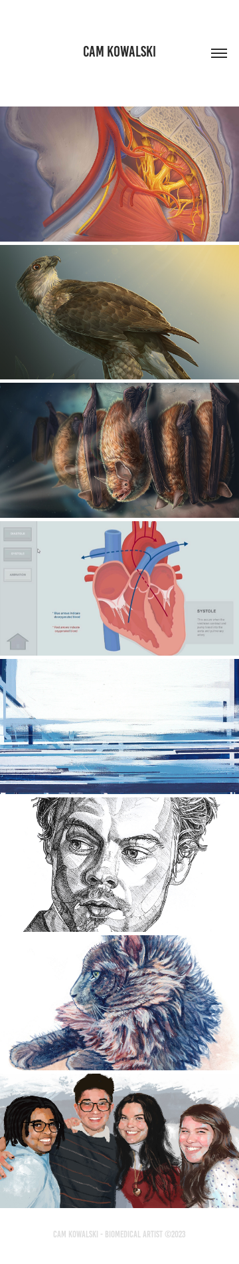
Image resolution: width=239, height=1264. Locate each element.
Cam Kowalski (119, 51)
